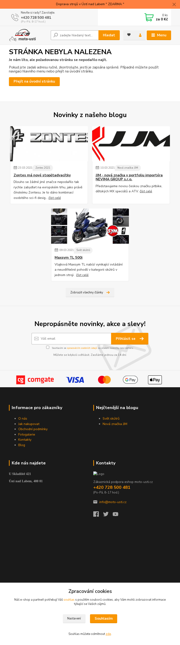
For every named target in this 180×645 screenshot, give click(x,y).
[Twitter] (108, 515)
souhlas (69, 600)
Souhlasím (104, 618)
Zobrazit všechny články (86, 292)
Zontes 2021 (42, 168)
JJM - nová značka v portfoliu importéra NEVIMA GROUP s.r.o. (129, 177)
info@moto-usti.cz (113, 502)
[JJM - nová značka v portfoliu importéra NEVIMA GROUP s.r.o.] (131, 143)
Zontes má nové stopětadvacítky (42, 175)
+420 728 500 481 (36, 17)
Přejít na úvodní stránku (34, 81)
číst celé (55, 198)
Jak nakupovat (28, 424)
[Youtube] (118, 515)
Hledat (109, 35)
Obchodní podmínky (33, 429)
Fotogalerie (26, 434)
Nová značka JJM (127, 168)
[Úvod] (28, 35)
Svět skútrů (83, 250)
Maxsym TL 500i (68, 258)
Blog (21, 445)
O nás (22, 418)
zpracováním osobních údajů (82, 348)
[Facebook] (98, 515)
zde (108, 634)
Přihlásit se (126, 338)
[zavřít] (174, 4)
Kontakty (24, 439)
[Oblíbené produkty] (129, 34)
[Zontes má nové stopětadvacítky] (49, 143)
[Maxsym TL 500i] (90, 226)
